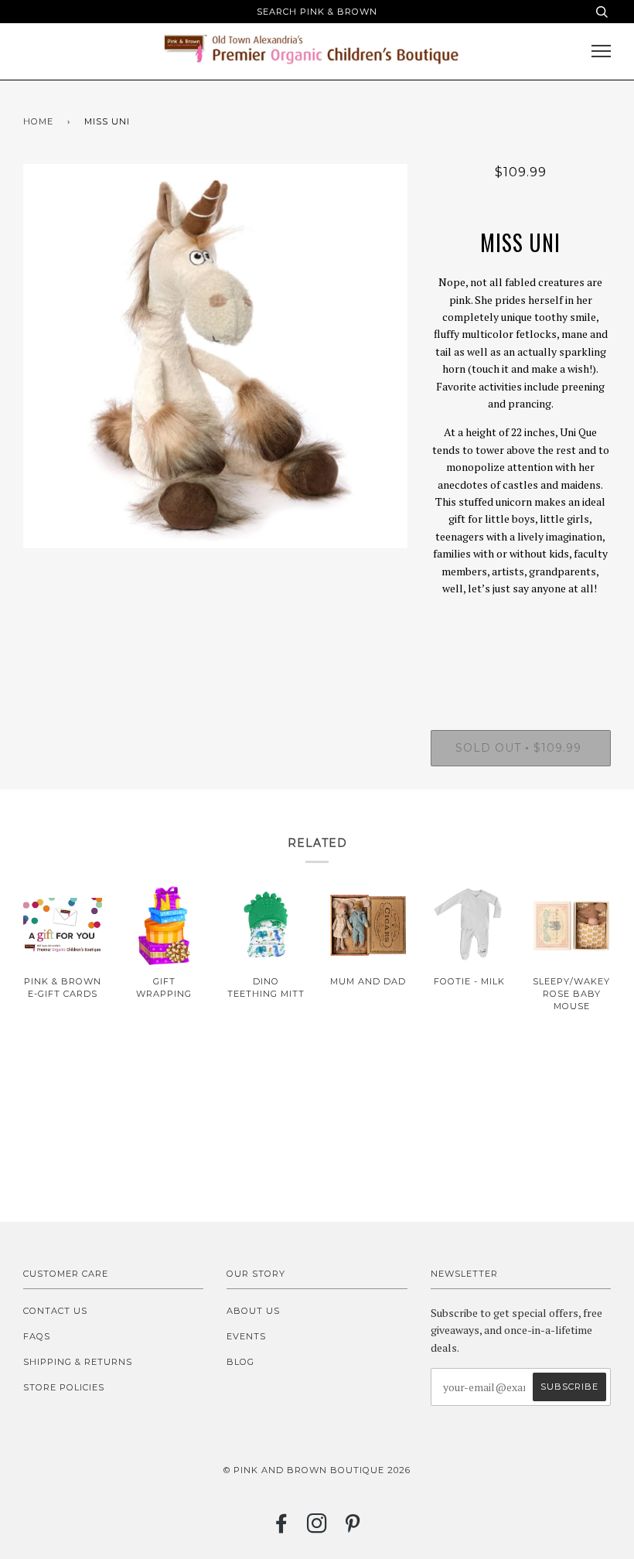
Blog (240, 1361)
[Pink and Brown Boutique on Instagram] (317, 1528)
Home (38, 121)
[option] (215, 356)
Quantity (521, 667)
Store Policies (63, 1387)
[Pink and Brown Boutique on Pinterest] (353, 1528)
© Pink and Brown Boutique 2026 (317, 1470)
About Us (253, 1310)
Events (246, 1336)
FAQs (36, 1336)
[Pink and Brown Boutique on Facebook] (281, 1528)
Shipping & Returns (77, 1361)
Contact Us (55, 1310)
